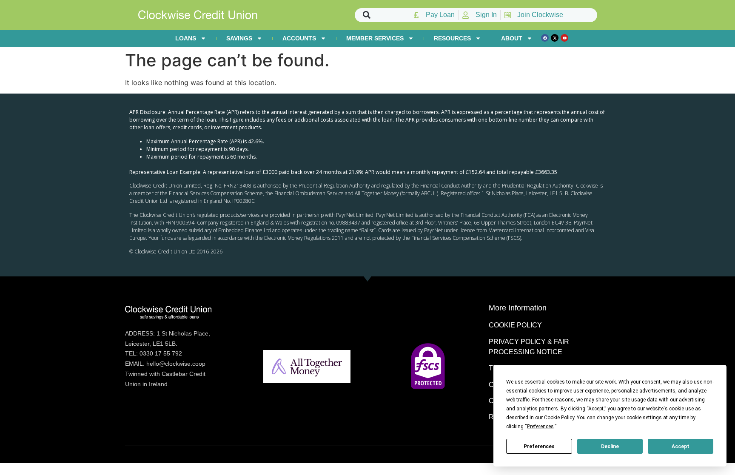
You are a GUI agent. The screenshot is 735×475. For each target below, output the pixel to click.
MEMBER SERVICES (375, 38)
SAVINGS (239, 38)
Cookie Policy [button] (559, 418)
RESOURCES (452, 38)
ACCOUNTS (299, 38)
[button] (367, 15)
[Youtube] (564, 38)
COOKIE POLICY (515, 325)
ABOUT (511, 38)
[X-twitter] (554, 38)
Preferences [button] (540, 426)
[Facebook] (545, 38)
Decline (610, 446)
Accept (680, 446)
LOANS (185, 38)
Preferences (539, 446)
